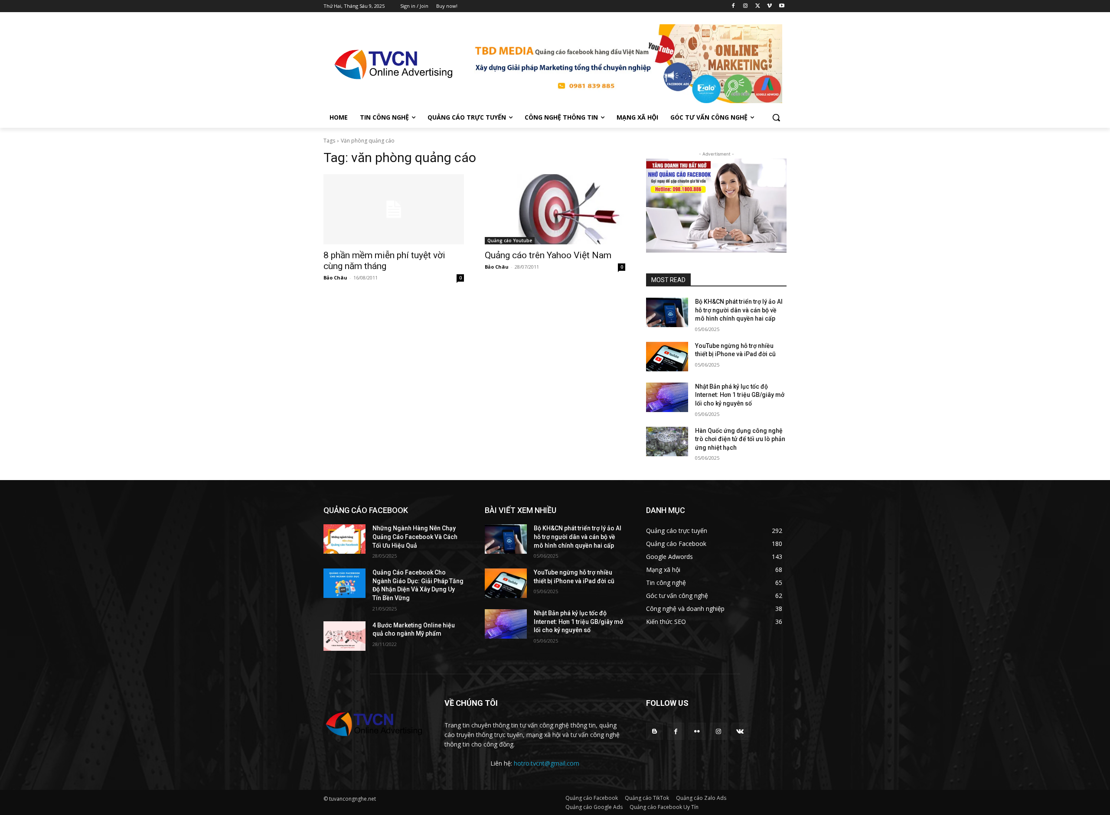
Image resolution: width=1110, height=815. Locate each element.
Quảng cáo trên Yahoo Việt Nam (548, 255)
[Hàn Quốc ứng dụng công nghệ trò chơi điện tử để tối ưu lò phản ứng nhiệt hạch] (667, 441)
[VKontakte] (739, 731)
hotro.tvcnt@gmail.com (546, 763)
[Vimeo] (769, 6)
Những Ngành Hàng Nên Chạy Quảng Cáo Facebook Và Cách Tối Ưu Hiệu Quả (414, 537)
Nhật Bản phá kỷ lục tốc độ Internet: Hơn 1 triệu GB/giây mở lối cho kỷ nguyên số (739, 395)
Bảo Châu (335, 277)
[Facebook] (733, 6)
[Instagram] (746, 6)
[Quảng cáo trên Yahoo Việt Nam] (555, 209)
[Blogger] (654, 731)
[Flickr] (697, 731)
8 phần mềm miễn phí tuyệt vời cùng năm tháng (384, 260)
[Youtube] (782, 6)
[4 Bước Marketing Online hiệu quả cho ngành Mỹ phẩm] (344, 636)
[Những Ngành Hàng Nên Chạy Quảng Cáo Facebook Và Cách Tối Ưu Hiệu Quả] (344, 539)
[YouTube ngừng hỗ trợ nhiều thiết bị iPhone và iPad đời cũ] (667, 356)
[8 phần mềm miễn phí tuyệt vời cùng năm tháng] (393, 209)
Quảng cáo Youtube (509, 240)
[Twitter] (758, 6)
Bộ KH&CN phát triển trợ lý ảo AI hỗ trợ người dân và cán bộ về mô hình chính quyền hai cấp (739, 310)
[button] (776, 117)
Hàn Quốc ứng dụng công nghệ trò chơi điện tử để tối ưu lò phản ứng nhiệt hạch (740, 439)
